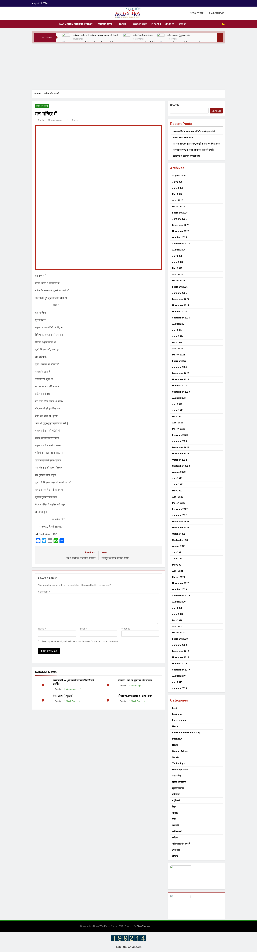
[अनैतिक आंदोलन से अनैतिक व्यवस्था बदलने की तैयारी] (66, 37)
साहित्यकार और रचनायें (181, 843)
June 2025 (178, 262)
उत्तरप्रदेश (176, 775)
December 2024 (180, 299)
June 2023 (178, 410)
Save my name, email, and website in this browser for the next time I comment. (80, 641)
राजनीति (175, 825)
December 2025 (180, 225)
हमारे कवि (176, 850)
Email (83, 628)
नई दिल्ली (176, 800)
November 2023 (180, 379)
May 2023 (177, 416)
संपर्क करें (182, 24)
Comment (44, 591)
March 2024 (178, 354)
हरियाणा (175, 856)
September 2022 (181, 466)
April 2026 (177, 200)
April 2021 (177, 571)
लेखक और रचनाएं (105, 24)
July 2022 (177, 478)
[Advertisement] (128, 66)
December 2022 (180, 447)
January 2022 (179, 515)
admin (41, 120)
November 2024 (180, 305)
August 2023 (179, 398)
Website (125, 628)
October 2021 (179, 534)
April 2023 (177, 422)
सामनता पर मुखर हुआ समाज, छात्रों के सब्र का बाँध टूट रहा (196, 143)
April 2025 (177, 274)
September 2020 (181, 595)
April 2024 (177, 348)
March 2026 (178, 206)
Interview (177, 738)
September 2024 (181, 317)
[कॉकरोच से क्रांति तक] (126, 37)
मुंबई (173, 819)
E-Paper (156, 24)
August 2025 (179, 249)
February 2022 (180, 509)
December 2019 (180, 651)
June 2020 (178, 614)
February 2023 (180, 435)
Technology (178, 763)
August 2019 (179, 676)
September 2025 (181, 243)
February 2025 (180, 287)
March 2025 (178, 280)
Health (175, 726)
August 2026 (179, 175)
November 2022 (180, 453)
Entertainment (179, 720)
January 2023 (179, 441)
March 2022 (178, 503)
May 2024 (177, 342)
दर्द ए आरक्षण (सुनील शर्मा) (178, 35)
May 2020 (177, 620)
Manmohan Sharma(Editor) (76, 24)
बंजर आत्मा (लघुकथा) (63, 695)
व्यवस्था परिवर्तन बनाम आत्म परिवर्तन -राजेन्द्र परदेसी (194, 131)
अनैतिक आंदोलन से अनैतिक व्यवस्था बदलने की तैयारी (96, 35)
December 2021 (180, 521)
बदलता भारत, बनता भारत (183, 137)
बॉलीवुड (175, 813)
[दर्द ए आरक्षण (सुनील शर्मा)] (160, 37)
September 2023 (181, 391)
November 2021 (180, 527)
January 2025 (179, 293)
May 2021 (177, 564)
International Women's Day (186, 732)
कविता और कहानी (140, 24)
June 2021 (178, 558)
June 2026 (178, 188)
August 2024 (179, 324)
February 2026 (180, 212)
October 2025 (179, 237)
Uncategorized (180, 769)
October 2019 (179, 663)
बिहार (174, 806)
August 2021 (179, 546)
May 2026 (177, 194)
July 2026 (177, 182)
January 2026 (179, 219)
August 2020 (179, 601)
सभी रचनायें (176, 831)
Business (177, 714)
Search (174, 105)
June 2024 (178, 336)
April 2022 (177, 496)
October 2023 (179, 385)
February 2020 (180, 639)
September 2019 (181, 669)
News (122, 24)
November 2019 (180, 657)
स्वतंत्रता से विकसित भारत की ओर (186, 156)
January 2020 (179, 645)
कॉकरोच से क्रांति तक (143, 35)
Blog (174, 708)
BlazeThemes (143, 926)
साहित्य (175, 837)
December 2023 (180, 373)
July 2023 (177, 404)
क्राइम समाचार (178, 788)
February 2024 (180, 361)
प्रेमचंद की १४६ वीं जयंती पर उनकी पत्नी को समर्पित (193, 150)
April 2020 (177, 626)
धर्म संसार (176, 794)
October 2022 (179, 459)
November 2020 (180, 583)
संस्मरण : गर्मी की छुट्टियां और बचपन (135, 680)
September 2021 (181, 540)
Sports (169, 24)
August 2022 (179, 472)
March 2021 (178, 577)
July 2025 (177, 256)
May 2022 (177, 490)
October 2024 (179, 311)
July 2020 (177, 608)
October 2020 (179, 589)
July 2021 (177, 552)
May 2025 (177, 268)
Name (42, 628)
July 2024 (177, 330)
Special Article (180, 751)
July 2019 (177, 682)
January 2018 (179, 688)
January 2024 (179, 367)
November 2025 (180, 231)
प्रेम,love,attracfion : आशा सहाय (135, 695)
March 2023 (178, 428)
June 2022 (178, 484)
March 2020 (178, 632)
